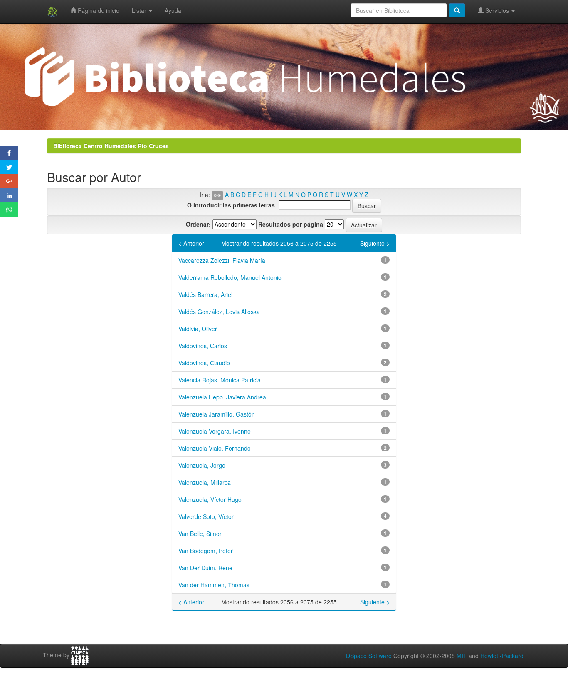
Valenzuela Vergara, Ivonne (214, 431)
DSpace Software (369, 655)
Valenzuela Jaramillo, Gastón (216, 414)
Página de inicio (97, 10)
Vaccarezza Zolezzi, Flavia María (221, 260)
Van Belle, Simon (200, 533)
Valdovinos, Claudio (204, 363)
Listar (140, 10)
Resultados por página (290, 224)
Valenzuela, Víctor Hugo (210, 499)
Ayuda (173, 10)
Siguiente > (375, 243)
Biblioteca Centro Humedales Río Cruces (111, 146)
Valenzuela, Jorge (201, 465)
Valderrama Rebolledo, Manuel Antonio (230, 277)
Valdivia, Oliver (197, 328)
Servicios (497, 10)
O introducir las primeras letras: (232, 205)
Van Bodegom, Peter (205, 550)
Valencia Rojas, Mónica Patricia (219, 380)
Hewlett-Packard (502, 655)
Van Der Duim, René (205, 568)
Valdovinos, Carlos (202, 346)
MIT (462, 655)
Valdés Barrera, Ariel (205, 294)
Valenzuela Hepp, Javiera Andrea (222, 397)
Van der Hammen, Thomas (213, 585)
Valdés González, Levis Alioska (219, 311)
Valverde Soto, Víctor (206, 516)
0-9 (217, 195)
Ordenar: (198, 224)
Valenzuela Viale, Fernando (214, 448)
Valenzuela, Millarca (204, 482)
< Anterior (191, 243)
